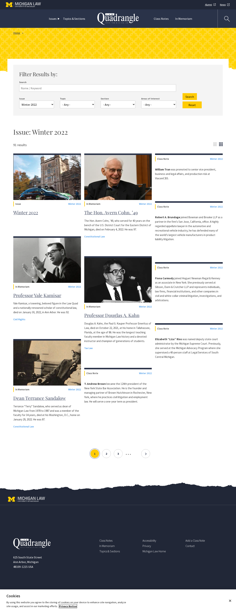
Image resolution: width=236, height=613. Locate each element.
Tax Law (88, 348)
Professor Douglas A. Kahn (111, 315)
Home (16, 33)
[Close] (230, 601)
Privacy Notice (68, 606)
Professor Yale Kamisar (37, 295)
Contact (190, 546)
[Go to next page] (145, 453)
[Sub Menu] (59, 18)
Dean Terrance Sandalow (39, 398)
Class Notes (161, 18)
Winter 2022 (74, 203)
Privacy (147, 546)
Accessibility (149, 540)
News (223, 4)
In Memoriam (183, 18)
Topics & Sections (74, 18)
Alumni (208, 4)
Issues (53, 18)
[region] (118, 601)
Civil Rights (19, 319)
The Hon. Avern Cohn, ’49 (111, 212)
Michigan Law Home (154, 551)
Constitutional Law (23, 426)
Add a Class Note (195, 540)
